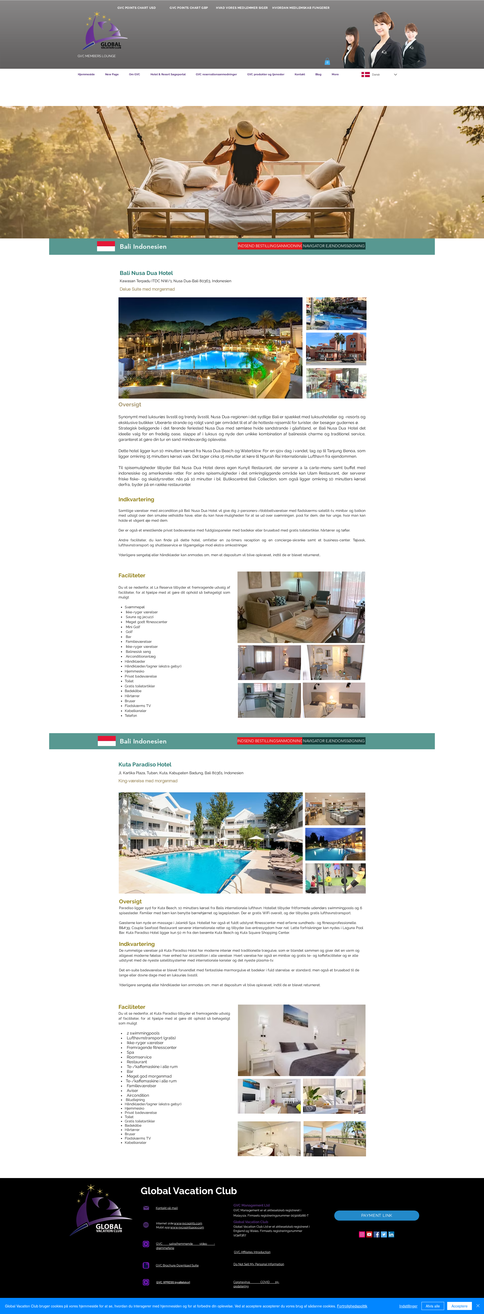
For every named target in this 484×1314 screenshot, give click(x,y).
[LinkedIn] (391, 1234)
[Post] (146, 1208)
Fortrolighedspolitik (352, 1305)
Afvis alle (433, 1305)
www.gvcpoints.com (188, 1223)
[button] (327, 61)
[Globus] (146, 1225)
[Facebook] (377, 1234)
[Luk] (478, 1306)
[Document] (146, 1244)
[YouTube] (369, 1234)
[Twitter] (384, 1234)
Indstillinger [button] (408, 1305)
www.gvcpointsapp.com (187, 1227)
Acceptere (459, 1305)
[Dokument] (146, 1265)
